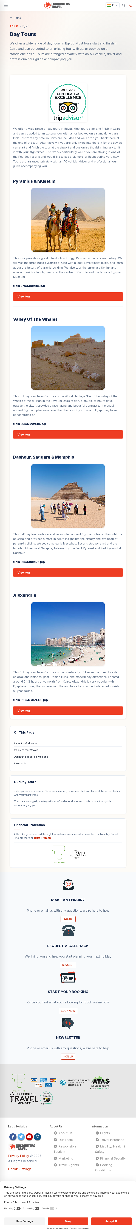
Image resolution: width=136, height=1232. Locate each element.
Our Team (65, 1140)
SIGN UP (68, 1056)
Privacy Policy (19, 1156)
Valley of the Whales (26, 749)
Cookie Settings (19, 1169)
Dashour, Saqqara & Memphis (31, 756)
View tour (24, 296)
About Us (65, 1133)
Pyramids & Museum (25, 743)
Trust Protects (43, 837)
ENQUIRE (68, 919)
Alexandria (20, 763)
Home (17, 17)
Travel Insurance (111, 1140)
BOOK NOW (68, 1010)
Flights (104, 1133)
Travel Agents (68, 1165)
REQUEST (68, 964)
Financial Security (112, 1158)
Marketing (65, 1158)
